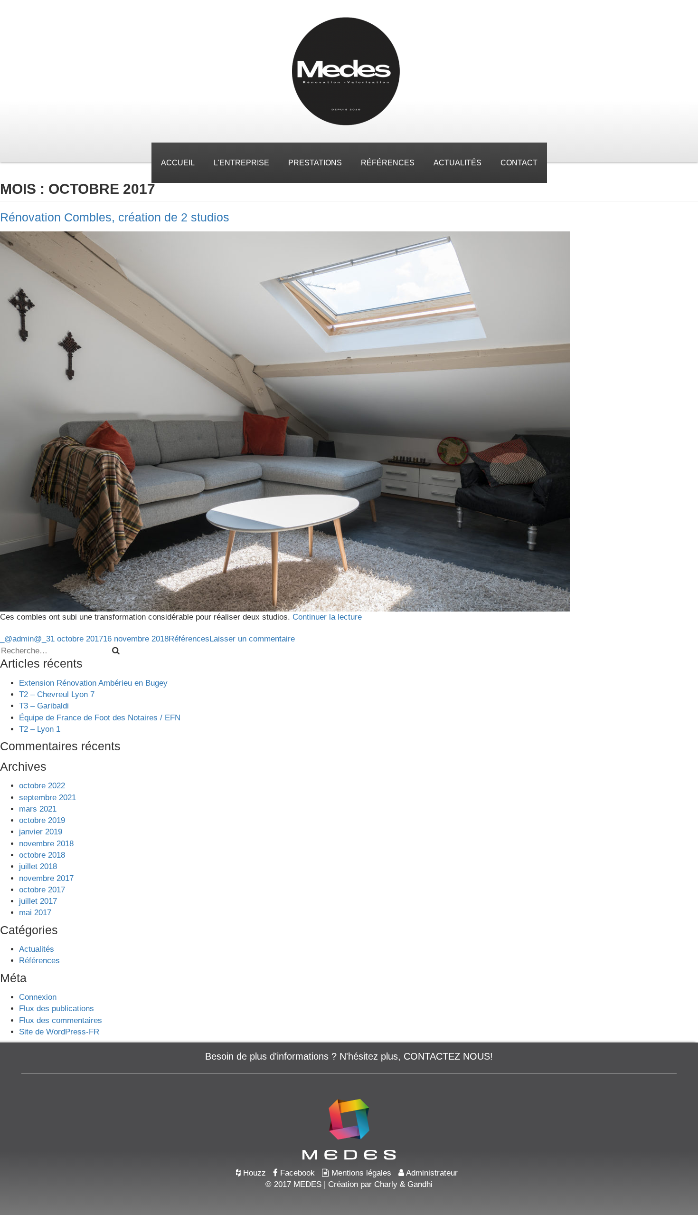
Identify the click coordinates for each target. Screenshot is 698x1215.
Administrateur (431, 1172)
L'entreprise (241, 163)
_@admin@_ (23, 638)
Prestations (315, 163)
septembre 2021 (47, 797)
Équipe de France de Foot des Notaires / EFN (99, 717)
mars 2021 (38, 808)
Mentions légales (360, 1172)
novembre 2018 (46, 843)
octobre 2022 (42, 785)
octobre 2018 (42, 855)
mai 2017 (35, 912)
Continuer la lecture (327, 617)
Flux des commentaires (60, 1020)
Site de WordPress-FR (59, 1031)
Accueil (178, 163)
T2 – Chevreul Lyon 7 (56, 694)
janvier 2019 (40, 831)
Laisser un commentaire (252, 638)
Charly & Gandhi (403, 1184)
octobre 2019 (42, 820)
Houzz (253, 1172)
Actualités (457, 163)
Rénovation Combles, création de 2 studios (114, 217)
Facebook (296, 1172)
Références (388, 163)
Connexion (38, 997)
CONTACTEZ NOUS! (448, 1056)
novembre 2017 (46, 878)
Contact (519, 163)
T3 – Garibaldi (44, 705)
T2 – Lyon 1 (39, 729)
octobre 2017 (42, 889)
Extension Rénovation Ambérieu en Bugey (93, 683)
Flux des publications (56, 1008)
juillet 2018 (38, 866)
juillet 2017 (38, 901)
